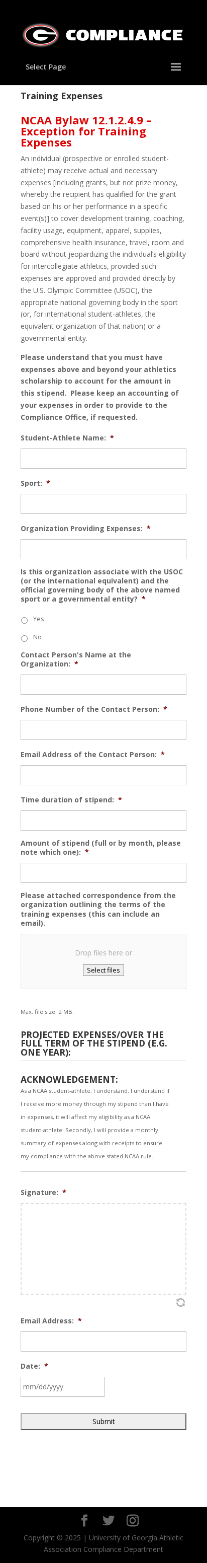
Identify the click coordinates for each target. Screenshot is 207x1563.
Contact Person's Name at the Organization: (76, 659)
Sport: (35, 483)
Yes (38, 619)
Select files (103, 970)
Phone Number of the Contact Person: (94, 709)
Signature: (43, 1192)
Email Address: (51, 1320)
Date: (34, 1366)
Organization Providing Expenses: (86, 528)
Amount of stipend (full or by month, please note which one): (101, 848)
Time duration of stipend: (71, 799)
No (37, 637)
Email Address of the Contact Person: (93, 754)
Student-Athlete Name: (67, 437)
